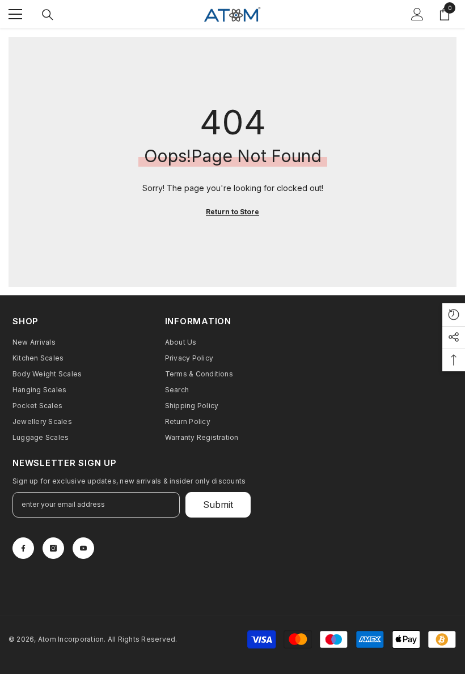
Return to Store (232, 211)
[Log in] (417, 14)
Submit (218, 504)
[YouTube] (83, 548)
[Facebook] (23, 548)
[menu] (15, 14)
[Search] (47, 15)
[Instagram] (53, 548)
